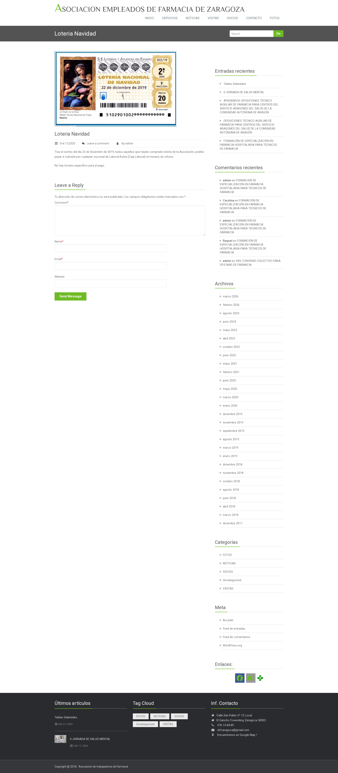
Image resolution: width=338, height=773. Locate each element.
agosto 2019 (231, 439)
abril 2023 (229, 338)
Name (59, 241)
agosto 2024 (231, 313)
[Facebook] (240, 678)
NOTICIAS (193, 18)
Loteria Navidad (72, 134)
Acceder (228, 620)
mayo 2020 (230, 389)
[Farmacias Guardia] (250, 678)
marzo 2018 (230, 515)
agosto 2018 (231, 489)
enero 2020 (230, 405)
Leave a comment (98, 143)
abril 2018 (229, 506)
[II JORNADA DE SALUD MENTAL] (60, 739)
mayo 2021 (230, 363)
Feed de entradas (234, 628)
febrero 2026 (231, 305)
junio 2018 (229, 498)
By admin (127, 143)
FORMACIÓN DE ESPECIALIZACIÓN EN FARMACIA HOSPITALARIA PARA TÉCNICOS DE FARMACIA (248, 144)
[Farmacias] (260, 678)
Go (278, 33)
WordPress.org (232, 645)
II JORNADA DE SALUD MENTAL (244, 92)
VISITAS (213, 18)
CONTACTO (254, 18)
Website (60, 276)
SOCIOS (232, 18)
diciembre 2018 (232, 464)
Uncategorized (232, 580)
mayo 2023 (230, 330)
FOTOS (275, 18)
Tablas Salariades (235, 84)
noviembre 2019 (233, 422)
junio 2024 (229, 321)
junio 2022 (229, 355)
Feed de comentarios (236, 637)
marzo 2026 (230, 296)
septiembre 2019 (233, 431)
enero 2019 (230, 456)
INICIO (149, 18)
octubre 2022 (231, 347)
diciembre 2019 (232, 414)
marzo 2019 (230, 447)
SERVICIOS (170, 18)
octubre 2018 (231, 481)
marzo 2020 (230, 397)
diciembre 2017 (232, 523)
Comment (61, 202)
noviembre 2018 (233, 473)
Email (59, 259)
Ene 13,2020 (67, 143)
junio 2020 (229, 380)
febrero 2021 (231, 372)
